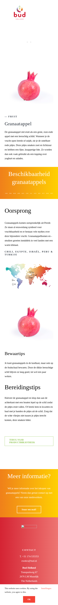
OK (29, 599)
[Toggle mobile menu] (52, 5)
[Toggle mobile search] (46, 5)
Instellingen (46, 588)
